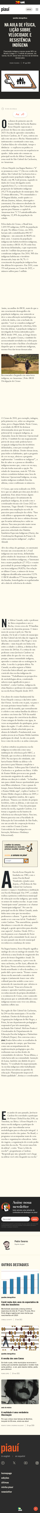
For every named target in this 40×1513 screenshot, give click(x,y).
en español (20, 1456)
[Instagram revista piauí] (37, 1462)
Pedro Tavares (21, 1241)
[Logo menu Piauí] (5, 9)
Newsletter (6, 1491)
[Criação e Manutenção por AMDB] (20, 1509)
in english (5, 1456)
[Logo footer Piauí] (20, 1448)
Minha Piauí (7, 1487)
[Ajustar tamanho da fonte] (17, 114)
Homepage (6, 1473)
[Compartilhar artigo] (22, 114)
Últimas (5, 1482)
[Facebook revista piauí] (2, 1462)
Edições (5, 1477)
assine (34, 1219)
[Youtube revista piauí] (25, 1462)
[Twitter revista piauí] (14, 1462)
